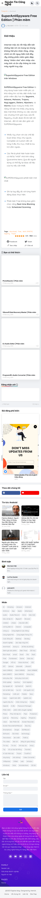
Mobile (24, 694)
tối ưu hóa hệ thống (15, 749)
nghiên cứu (27, 698)
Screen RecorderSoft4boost (12, 726)
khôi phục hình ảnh (21, 678)
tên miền (17, 737)
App (13, 611)
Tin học (5, 745)
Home (3, 883)
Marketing (6, 694)
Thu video (6, 741)
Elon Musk (6, 654)
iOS (32, 662)
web (22, 761)
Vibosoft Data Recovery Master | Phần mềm (19, 312)
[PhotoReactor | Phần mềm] (20, 268)
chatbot (5, 623)
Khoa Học (30, 674)
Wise (14, 765)
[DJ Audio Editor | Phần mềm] (20, 330)
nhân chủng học (21, 702)
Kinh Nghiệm (27, 682)
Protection (33, 714)
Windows (6, 765)
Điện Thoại (23, 650)
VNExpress (6, 761)
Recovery (14, 718)
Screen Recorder (28, 722)
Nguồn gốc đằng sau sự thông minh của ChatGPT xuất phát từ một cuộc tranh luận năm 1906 (10, 546)
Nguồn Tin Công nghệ (15, 3)
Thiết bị (25, 737)
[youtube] (30, 493)
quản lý (5, 718)
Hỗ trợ (13, 662)
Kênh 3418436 (20, 670)
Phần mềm (7, 710)
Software (6, 734)
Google (5, 662)
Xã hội (33, 765)
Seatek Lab (5, 868)
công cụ (6, 631)
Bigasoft (19, 619)
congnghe (27, 627)
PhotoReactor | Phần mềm (13, 281)
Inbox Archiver (23, 662)
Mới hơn (6, 404)
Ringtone (32, 718)
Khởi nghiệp (7, 682)
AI (3, 607)
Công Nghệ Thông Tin (24, 635)
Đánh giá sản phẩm (10, 650)
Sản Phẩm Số (14, 722)
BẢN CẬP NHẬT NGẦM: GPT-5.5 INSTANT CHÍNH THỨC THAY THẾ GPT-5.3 (30, 545)
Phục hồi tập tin (15, 714)
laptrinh (28, 686)
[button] (3, 3)
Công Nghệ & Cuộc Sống (20, 631)
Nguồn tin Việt (6, 874)
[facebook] (11, 493)
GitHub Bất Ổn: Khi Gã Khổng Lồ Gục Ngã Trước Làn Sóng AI (29, 520)
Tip (4, 749)
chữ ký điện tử (8, 627)
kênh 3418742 (28, 231)
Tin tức (13, 745)
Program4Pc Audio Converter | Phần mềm (19, 375)
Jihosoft (28, 666)
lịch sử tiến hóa (8, 690)
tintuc (32, 745)
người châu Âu (8, 702)
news (5, 698)
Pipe (25, 714)
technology (25, 734)
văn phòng (16, 757)
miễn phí (16, 694)
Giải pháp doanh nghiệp (10, 871)
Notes (32, 702)
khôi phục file (7, 678)
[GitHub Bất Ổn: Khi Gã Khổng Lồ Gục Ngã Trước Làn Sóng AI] (30, 510)
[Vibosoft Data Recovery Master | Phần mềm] (20, 299)
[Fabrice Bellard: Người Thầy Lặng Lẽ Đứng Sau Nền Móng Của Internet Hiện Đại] (11, 510)
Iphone (11, 666)
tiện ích (15, 741)
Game (22, 658)
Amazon (19, 607)
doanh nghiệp (8, 642)
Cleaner (18, 627)
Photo (5, 714)
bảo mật (32, 615)
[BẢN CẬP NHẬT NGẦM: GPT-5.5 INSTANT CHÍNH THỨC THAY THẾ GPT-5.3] (30, 535)
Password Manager (24, 706)
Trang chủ (4, 11)
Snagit (17, 730)
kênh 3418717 (7, 674)
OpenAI (5, 706)
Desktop (18, 639)
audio (5, 615)
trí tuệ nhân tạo (8, 753)
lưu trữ (18, 690)
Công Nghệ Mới (8, 635)
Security (27, 726)
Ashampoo (28, 611)
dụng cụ (16, 646)
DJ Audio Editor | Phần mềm (13, 344)
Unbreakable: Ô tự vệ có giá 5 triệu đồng (26, 476)
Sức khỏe (15, 734)
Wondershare (23, 765)
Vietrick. (33, 891)
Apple (20, 611)
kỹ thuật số (19, 686)
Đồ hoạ (32, 650)
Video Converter (29, 757)
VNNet (15, 761)
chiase (13, 623)
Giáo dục (30, 658)
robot (5, 722)
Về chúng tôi (15, 894)
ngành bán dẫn (15, 698)
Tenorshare (7, 737)
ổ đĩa (13, 706)
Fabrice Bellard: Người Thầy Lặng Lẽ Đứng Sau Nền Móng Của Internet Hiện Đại (10, 521)
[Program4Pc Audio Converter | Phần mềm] (20, 362)
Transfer (28, 749)
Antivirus (6, 611)
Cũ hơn (35, 404)
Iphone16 (19, 666)
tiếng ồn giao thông (28, 741)
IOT (4, 666)
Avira (24, 615)
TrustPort (27, 753)
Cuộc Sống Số (8, 639)
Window (29, 761)
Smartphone (7, 730)
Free (19, 231)
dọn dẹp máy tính (22, 642)
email (15, 654)
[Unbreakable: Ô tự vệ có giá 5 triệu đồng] (7, 477)
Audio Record (14, 615)
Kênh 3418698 (32, 670)
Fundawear (13, 658)
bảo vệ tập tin (8, 619)
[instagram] (25, 856)
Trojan (13, 234)
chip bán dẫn (23, 623)
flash (33, 654)
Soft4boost (25, 730)
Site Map (33, 894)
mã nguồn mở (29, 690)
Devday (27, 639)
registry (7, 234)
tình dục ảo (23, 745)
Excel (21, 654)
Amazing (10, 607)
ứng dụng (6, 757)
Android (28, 607)
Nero (31, 694)
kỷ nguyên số (7, 686)
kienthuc (17, 682)
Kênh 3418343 (7, 670)
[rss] (30, 856)
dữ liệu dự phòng (27, 646)
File (27, 654)
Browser (27, 619)
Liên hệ (25, 894)
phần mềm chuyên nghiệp (23, 710)
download (13, 11)
